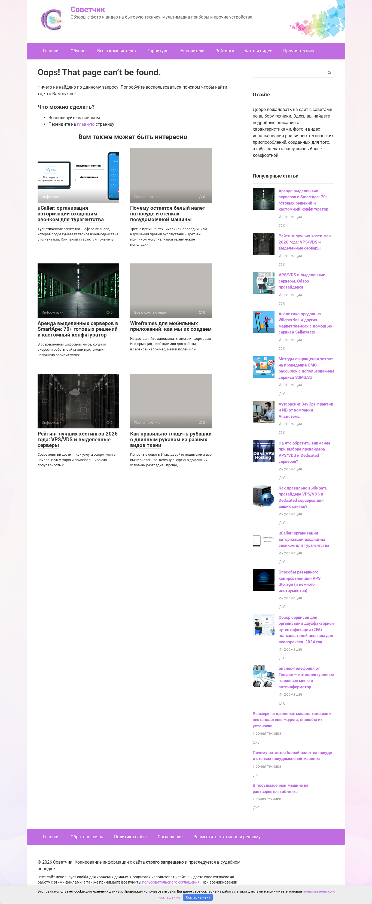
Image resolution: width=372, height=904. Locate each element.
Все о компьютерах (117, 50)
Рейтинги (224, 50)
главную (85, 124)
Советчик (88, 9)
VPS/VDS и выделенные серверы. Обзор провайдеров (302, 281)
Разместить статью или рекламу (227, 836)
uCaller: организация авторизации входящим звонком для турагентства (71, 214)
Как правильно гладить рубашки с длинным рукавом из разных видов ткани (171, 439)
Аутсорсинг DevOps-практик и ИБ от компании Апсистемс (306, 410)
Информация (290, 217)
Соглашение (170, 836)
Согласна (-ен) (198, 897)
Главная (51, 50)
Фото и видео (258, 50)
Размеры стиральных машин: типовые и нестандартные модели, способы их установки (292, 719)
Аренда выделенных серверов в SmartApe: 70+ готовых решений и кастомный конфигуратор (78, 329)
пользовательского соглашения (171, 882)
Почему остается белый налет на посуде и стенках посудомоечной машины (167, 214)
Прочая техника (299, 50)
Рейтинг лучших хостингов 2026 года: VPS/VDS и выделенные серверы (78, 439)
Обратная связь (87, 836)
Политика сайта (130, 836)
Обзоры (78, 50)
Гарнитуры (158, 50)
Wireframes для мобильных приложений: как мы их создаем (171, 326)
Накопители (192, 50)
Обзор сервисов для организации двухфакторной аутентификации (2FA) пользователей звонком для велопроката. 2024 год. (306, 629)
